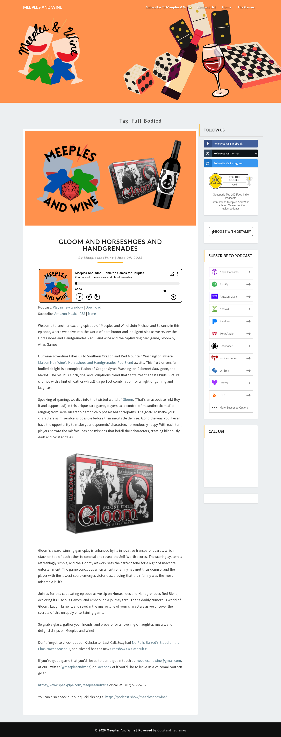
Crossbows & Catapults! (128, 648)
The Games (246, 7)
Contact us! (206, 7)
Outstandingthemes (171, 730)
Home (226, 7)
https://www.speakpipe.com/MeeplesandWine (73, 685)
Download (93, 307)
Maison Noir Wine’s (52, 362)
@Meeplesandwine (76, 666)
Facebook (104, 666)
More (92, 313)
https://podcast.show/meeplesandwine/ (136, 696)
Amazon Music (65, 313)
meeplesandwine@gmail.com (158, 660)
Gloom (128, 399)
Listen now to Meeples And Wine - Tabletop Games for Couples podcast (230, 205)
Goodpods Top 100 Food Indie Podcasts (231, 196)
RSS (82, 313)
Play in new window (68, 307)
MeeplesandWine (99, 257)
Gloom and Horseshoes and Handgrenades (110, 245)
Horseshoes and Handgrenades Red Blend (100, 362)
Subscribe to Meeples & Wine (168, 7)
